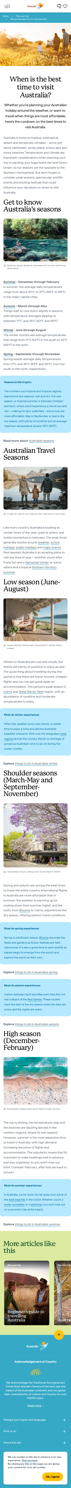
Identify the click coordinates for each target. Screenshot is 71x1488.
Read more (35, 1405)
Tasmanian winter (37, 562)
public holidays (26, 547)
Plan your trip (22, 16)
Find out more (29, 1460)
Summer (9, 282)
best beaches (17, 1199)
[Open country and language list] (64, 1420)
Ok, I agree (52, 1476)
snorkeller (18, 1204)
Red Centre (35, 999)
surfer (7, 1204)
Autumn (9, 306)
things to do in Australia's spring (36, 972)
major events (52, 547)
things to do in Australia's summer (37, 1224)
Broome (24, 910)
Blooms (43, 937)
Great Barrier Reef (31, 691)
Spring (8, 354)
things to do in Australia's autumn (37, 1024)
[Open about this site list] (64, 1443)
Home (6, 16)
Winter (8, 330)
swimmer (36, 1204)
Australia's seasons (41, 440)
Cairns (7, 691)
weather (43, 542)
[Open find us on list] (64, 1432)
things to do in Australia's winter (36, 763)
